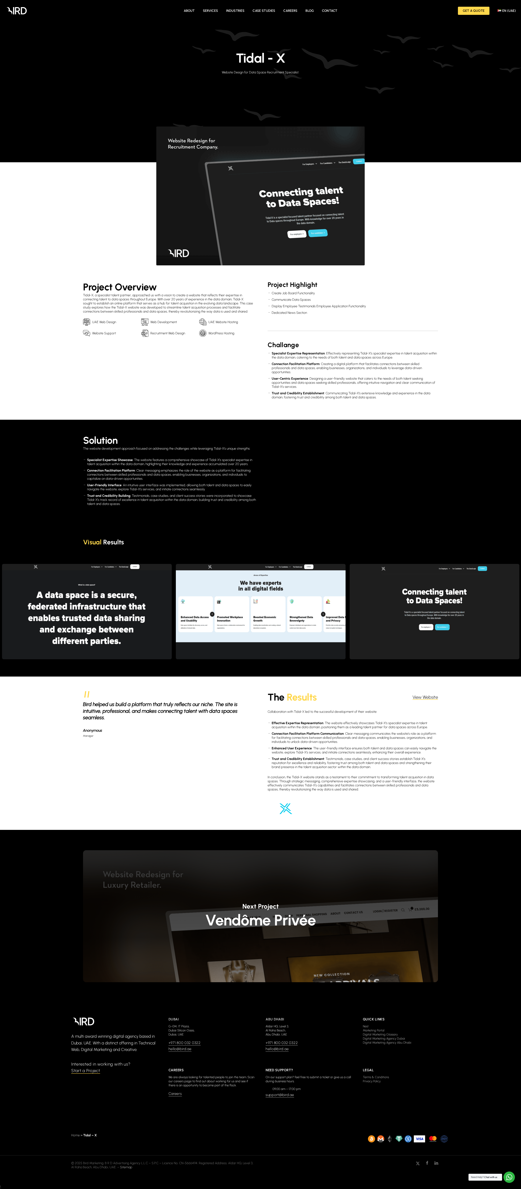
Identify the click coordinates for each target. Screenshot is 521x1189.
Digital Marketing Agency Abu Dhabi (387, 1042)
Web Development (163, 322)
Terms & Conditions (376, 1077)
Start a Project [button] (85, 1070)
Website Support (104, 333)
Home (75, 1135)
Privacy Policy (372, 1081)
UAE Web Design (104, 322)
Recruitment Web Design (167, 333)
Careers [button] (175, 1093)
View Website (425, 697)
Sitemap (126, 1167)
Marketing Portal (373, 1030)
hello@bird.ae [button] (180, 1049)
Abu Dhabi (275, 1019)
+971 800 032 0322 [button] (185, 1043)
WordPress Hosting (221, 333)
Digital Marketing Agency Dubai (384, 1038)
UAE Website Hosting (223, 322)
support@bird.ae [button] (280, 1095)
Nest (366, 1026)
